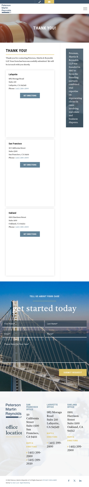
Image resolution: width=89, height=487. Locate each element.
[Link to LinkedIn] (80, 480)
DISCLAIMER (53, 480)
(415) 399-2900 (22, 89)
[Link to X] (74, 480)
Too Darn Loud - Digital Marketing (20, 483)
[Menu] (84, 8)
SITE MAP (45, 480)
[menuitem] (84, 8)
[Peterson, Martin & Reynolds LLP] (6, 8)
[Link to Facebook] (68, 480)
